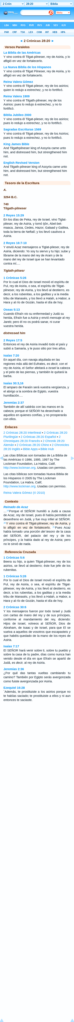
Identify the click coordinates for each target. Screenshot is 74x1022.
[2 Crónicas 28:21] (69, 466)
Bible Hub (47, 449)
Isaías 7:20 (11, 355)
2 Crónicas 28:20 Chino (33, 445)
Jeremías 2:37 (13, 402)
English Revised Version (21, 162)
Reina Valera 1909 (16, 96)
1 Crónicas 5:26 (14, 278)
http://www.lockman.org (19, 467)
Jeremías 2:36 (13, 669)
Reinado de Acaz (15, 507)
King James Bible (16, 144)
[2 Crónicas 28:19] (4, 466)
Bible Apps (30, 449)
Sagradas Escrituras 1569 (22, 129)
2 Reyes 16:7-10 (15, 243)
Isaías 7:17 (11, 646)
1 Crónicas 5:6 (14, 557)
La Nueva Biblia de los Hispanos (27, 67)
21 (54, 527)
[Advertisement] (37, 732)
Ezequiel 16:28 (14, 687)
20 (5, 523)
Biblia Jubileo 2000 (17, 115)
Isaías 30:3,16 (13, 383)
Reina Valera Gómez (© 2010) (24, 492)
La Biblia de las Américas (22, 52)
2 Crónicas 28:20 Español (38, 437)
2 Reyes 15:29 (13, 215)
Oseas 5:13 (11, 309)
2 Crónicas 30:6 (14, 607)
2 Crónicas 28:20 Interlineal (22, 432)
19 (8, 511)
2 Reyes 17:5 (12, 340)
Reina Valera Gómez (18, 82)
